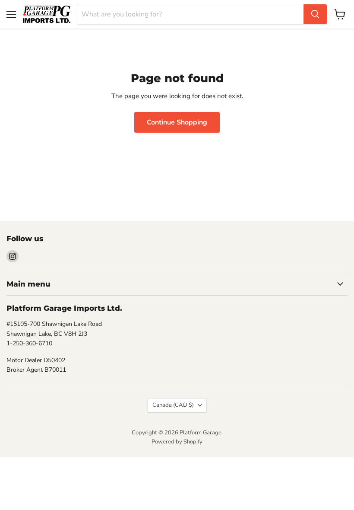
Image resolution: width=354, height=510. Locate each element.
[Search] (315, 14)
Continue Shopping (177, 122)
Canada (173, 405)
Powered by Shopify (177, 442)
